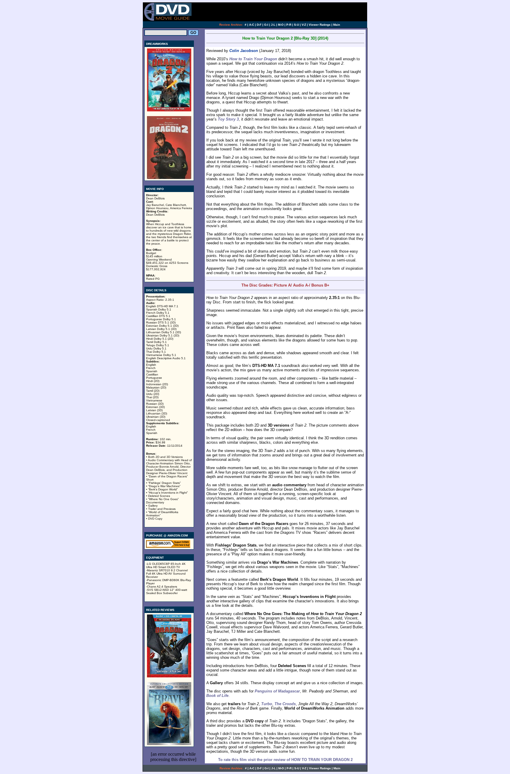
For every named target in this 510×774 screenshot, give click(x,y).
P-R (288, 24)
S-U (296, 24)
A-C (251, 24)
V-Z (304, 24)
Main (336, 24)
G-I (266, 24)
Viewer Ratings (320, 24)
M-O (281, 24)
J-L (273, 24)
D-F (259, 24)
